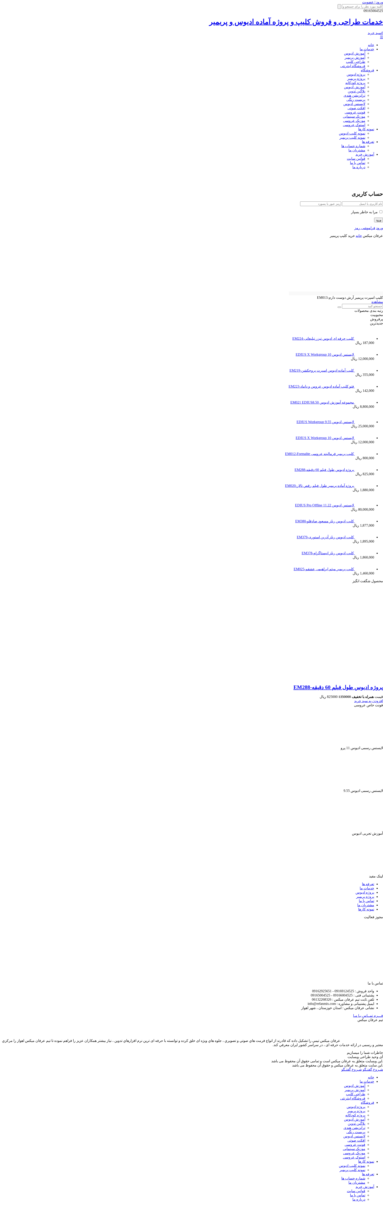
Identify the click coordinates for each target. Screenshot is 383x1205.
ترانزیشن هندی (354, 95)
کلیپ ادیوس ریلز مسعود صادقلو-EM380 (325, 521)
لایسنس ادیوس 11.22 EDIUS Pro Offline (325, 505)
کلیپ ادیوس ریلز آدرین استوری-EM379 (326, 537)
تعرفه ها (368, 142)
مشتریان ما (356, 150)
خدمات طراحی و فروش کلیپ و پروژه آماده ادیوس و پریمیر (296, 22)
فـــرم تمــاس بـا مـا (368, 1016)
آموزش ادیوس (354, 53)
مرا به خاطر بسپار (365, 212)
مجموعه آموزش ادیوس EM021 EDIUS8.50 (322, 402)
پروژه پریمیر (356, 78)
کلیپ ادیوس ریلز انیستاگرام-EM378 (328, 553)
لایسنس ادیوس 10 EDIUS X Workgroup (325, 354)
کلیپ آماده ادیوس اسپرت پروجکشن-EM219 (322, 370)
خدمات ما (367, 49)
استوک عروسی (354, 125)
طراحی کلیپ (355, 62)
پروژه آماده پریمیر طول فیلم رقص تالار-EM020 (320, 486)
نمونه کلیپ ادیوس (352, 133)
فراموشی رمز (364, 228)
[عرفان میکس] (363, 183)
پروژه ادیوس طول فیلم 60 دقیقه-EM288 (325, 470)
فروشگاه (367, 70)
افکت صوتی (356, 108)
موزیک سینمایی (354, 116)
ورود (379, 228)
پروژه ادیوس (356, 74)
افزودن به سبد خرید (368, 701)
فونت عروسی (355, 112)
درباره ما (358, 167)
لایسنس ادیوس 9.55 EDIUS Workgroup (326, 422)
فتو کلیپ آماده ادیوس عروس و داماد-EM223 (322, 386)
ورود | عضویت (372, 2)
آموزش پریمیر (355, 57)
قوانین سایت (356, 158)
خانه (371, 45)
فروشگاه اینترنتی (352, 66)
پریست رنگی (355, 100)
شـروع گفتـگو (373, 1069)
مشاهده (377, 302)
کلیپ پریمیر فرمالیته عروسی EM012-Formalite (320, 454)
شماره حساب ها (353, 146)
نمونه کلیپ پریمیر (352, 137)
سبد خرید (375, 33)
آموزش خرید (365, 154)
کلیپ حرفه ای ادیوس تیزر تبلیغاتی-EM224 (323, 338)
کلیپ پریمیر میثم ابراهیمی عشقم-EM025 (324, 569)
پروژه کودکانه (355, 83)
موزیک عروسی (354, 121)
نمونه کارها (366, 129)
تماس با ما (357, 163)
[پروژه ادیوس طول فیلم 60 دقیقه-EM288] (298, 678)
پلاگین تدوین (356, 91)
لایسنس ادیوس (354, 104)
